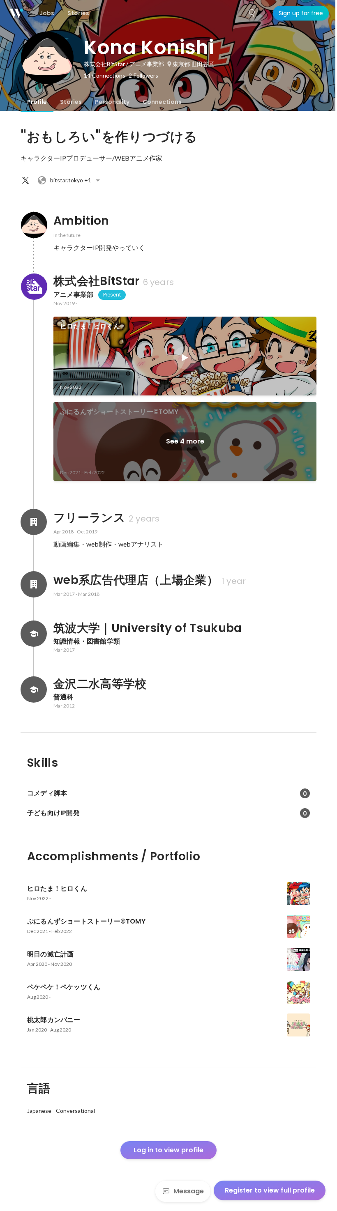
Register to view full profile (270, 1190)
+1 (70, 180)
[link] (184, 356)
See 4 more (185, 441)
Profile (37, 102)
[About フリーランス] (34, 522)
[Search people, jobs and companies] (252, 13)
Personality (112, 102)
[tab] (37, 102)
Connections (162, 102)
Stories (71, 102)
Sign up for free (301, 13)
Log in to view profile (168, 1150)
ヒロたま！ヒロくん (90, 326)
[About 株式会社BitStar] (34, 286)
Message (188, 1191)
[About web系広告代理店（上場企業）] (34, 584)
